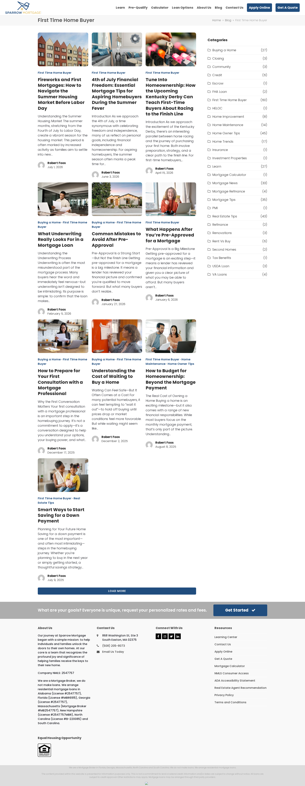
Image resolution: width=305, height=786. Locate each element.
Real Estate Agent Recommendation (240, 688)
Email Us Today (113, 652)
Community (221, 67)
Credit (217, 75)
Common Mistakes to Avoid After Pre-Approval (116, 239)
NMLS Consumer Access (231, 673)
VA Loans (219, 274)
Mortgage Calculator (229, 175)
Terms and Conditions (230, 702)
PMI (215, 208)
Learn (216, 166)
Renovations (222, 233)
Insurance (220, 150)
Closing (218, 58)
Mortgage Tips (223, 199)
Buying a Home (49, 222)
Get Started (236, 610)
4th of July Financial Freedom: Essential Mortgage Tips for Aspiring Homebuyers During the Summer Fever (117, 94)
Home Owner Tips (181, 364)
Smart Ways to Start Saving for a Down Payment (61, 515)
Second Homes (224, 249)
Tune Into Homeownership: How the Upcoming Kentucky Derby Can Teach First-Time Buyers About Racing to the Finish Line (171, 97)
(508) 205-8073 (113, 646)
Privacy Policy (224, 695)
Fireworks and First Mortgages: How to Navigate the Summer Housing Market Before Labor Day (61, 94)
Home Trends (222, 141)
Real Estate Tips (224, 216)
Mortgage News (225, 183)
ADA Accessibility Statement (234, 681)
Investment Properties (229, 158)
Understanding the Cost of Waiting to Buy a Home (113, 376)
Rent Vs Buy (221, 241)
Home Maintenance (227, 125)
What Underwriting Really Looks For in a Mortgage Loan (60, 239)
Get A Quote (223, 659)
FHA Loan (219, 91)
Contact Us (222, 644)
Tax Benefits (221, 258)
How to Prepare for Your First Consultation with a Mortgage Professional (60, 382)
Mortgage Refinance (228, 191)
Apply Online (223, 652)
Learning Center (225, 637)
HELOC (217, 108)
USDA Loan (220, 266)
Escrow (217, 83)
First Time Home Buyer (54, 73)
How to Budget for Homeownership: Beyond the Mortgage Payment (171, 379)
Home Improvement (228, 116)
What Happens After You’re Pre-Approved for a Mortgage (170, 235)
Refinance (220, 224)
